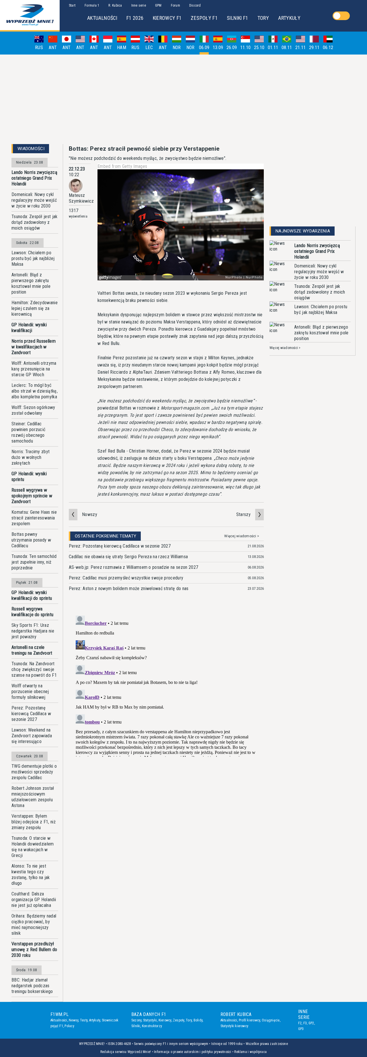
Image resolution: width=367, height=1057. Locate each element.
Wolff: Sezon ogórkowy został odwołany (33, 410)
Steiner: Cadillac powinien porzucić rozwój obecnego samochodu (28, 432)
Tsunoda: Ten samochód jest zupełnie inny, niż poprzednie (34, 562)
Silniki (135, 1026)
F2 (300, 1023)
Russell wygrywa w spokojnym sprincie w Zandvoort (31, 495)
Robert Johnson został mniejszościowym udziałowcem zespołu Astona (32, 797)
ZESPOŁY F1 (204, 18)
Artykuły (94, 1020)
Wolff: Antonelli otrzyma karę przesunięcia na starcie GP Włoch (33, 368)
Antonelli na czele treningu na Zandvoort (31, 650)
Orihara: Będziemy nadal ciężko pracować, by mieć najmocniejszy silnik (33, 924)
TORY (263, 18)
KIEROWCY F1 (167, 18)
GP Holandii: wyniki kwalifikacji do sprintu (31, 595)
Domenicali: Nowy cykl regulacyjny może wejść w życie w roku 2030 (34, 200)
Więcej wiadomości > (241, 536)
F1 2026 (135, 18)
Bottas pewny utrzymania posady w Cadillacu (31, 540)
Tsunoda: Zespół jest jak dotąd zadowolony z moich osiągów (34, 222)
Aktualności (58, 1020)
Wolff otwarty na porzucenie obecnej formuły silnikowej (30, 691)
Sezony (136, 1020)
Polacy (69, 1026)
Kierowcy (165, 1020)
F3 (305, 1023)
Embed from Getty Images (122, 166)
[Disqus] (166, 685)
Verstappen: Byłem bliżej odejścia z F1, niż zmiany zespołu (33, 821)
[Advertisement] (183, 99)
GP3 (301, 1029)
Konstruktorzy (152, 1026)
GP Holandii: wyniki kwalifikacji (29, 327)
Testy (83, 1020)
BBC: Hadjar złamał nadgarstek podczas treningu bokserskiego (32, 985)
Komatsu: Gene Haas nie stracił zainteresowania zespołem (34, 517)
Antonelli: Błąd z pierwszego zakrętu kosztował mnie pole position (30, 283)
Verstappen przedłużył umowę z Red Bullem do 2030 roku (34, 949)
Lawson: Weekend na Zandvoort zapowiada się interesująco (31, 735)
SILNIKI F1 (237, 18)
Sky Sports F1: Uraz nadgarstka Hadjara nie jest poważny (32, 630)
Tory (189, 1020)
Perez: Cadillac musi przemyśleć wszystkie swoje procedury (126, 578)
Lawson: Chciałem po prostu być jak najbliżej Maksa (33, 258)
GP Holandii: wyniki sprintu (29, 476)
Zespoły (178, 1020)
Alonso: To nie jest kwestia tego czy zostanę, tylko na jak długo (30, 874)
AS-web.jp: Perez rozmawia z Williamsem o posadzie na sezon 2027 (133, 567)
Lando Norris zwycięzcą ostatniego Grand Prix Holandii (34, 178)
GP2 (311, 1023)
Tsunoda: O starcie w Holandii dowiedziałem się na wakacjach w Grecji (32, 846)
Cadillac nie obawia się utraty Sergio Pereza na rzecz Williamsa (128, 556)
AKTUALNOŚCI (102, 18)
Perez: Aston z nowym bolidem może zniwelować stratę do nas (129, 588)
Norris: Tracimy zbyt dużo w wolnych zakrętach (30, 457)
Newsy (73, 1020)
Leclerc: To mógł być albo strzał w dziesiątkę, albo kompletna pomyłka (34, 391)
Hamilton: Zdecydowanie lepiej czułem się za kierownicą (34, 308)
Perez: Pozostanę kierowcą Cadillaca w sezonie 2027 (31, 713)
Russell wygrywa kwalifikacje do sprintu (32, 611)
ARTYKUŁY (289, 18)
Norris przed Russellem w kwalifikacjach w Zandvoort (33, 346)
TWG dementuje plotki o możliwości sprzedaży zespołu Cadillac (34, 771)
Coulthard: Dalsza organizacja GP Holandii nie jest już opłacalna (33, 899)
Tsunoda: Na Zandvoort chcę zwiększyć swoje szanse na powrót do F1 (34, 669)
